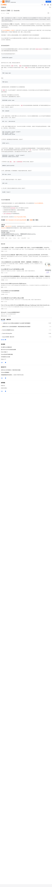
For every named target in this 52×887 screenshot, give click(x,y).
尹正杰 (2, 272)
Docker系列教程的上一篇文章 (8, 30)
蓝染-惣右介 (3, 265)
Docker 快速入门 (4, 352)
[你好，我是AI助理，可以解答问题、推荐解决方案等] (45, 4)
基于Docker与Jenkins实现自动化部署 (8, 349)
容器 (6, 238)
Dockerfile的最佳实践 (38, 203)
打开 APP (48, 1)
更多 (2, 362)
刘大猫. (2, 251)
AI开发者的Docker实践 (5, 356)
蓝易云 (2, 258)
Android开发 (23, 238)
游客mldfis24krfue (4, 315)
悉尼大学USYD (8, 226)
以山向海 (2, 294)
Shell (19, 238)
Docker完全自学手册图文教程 (7, 354)
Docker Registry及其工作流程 (20, 216)
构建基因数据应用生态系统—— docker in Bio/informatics (12, 374)
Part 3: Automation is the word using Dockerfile (16, 220)
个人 (50, 7)
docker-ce (3, 385)
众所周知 (2, 279)
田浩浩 (31, 220)
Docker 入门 (3, 359)
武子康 (2, 308)
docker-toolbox (4, 388)
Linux (28, 238)
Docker (10, 238)
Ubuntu (14, 238)
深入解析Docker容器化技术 (6, 347)
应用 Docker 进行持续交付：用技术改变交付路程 (10, 370)
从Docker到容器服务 (5, 372)
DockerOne (3, 227)
